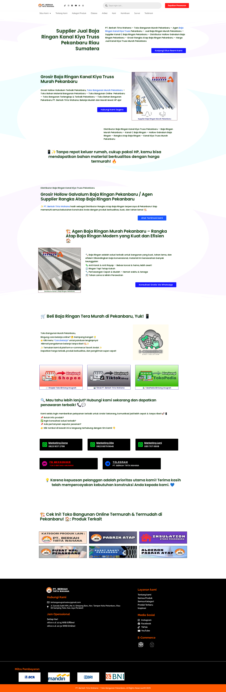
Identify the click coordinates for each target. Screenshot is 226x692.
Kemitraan (125, 13)
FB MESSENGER (60, 462)
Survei (137, 13)
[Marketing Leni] (140, 444)
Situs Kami (43, 13)
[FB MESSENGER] (44, 463)
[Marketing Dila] (92, 444)
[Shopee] (83, 5)
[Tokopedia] (80, 5)
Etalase (94, 13)
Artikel (104, 13)
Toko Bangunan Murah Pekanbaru (105, 90)
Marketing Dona (58, 443)
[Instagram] (69, 5)
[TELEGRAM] (107, 463)
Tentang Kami (61, 13)
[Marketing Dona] (44, 444)
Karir (114, 13)
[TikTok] (65, 5)
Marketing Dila (105, 443)
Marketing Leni (153, 443)
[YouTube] (76, 5)
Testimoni (149, 13)
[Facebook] (72, 5)
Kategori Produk (79, 13)
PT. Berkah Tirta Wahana (57, 206)
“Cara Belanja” (61, 340)
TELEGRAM (120, 462)
